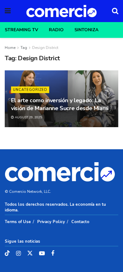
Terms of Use (18, 222)
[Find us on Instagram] (18, 253)
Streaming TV (21, 30)
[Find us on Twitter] (30, 253)
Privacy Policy (51, 222)
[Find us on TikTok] (7, 253)
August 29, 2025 (28, 117)
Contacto (80, 222)
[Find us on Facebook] (52, 253)
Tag (23, 47)
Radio (56, 30)
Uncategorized (30, 89)
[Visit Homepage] (61, 11)
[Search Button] (115, 11)
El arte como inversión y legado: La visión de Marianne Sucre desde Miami (59, 104)
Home (10, 47)
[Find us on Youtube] (42, 253)
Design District (45, 47)
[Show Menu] (8, 11)
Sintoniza (86, 30)
